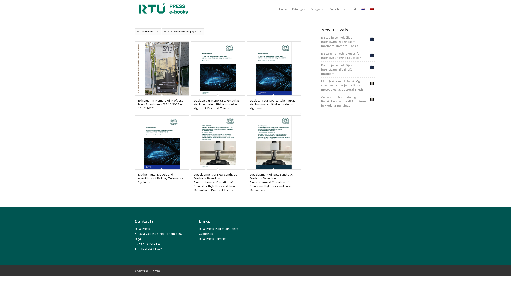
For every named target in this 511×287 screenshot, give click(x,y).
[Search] (355, 9)
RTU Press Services (212, 239)
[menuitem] (283, 9)
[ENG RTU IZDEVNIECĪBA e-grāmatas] (163, 9)
